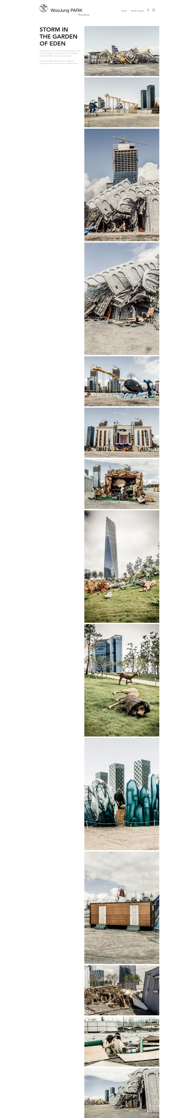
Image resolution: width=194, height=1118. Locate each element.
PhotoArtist (83, 14)
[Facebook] (148, 10)
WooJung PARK (66, 10)
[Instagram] (153, 10)
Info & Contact (137, 11)
